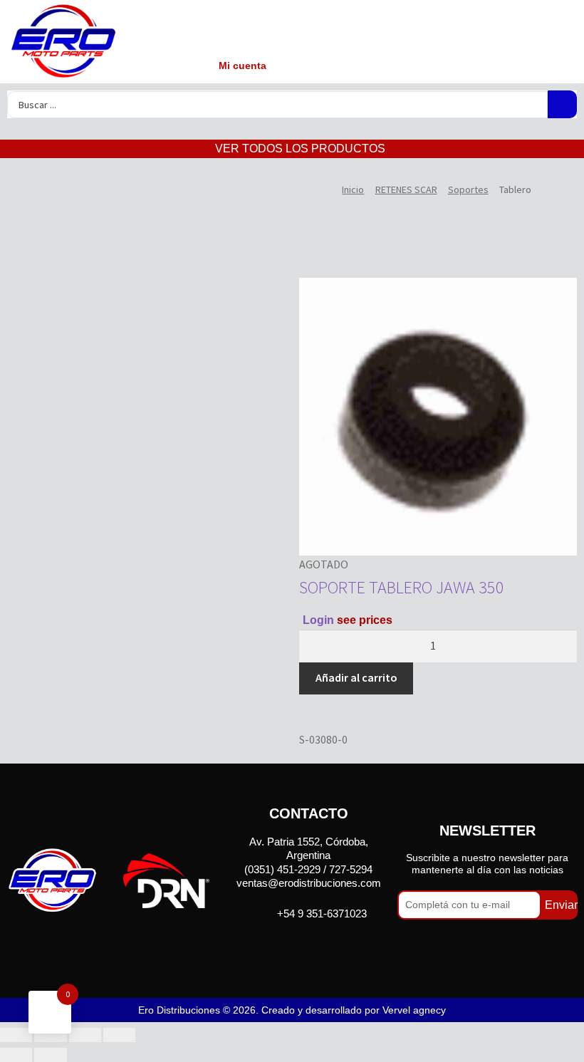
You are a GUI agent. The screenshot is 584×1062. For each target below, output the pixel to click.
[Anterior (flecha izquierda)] (16, 1055)
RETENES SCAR (406, 189)
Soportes (468, 189)
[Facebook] (290, 946)
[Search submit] (562, 104)
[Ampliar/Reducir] (16, 1035)
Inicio (353, 189)
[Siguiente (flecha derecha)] (50, 1055)
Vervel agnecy (414, 1010)
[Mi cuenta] (240, 30)
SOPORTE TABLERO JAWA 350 (401, 587)
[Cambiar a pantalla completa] (50, 1035)
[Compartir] (85, 1035)
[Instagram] (326, 946)
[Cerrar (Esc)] (119, 1035)
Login (318, 620)
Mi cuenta (242, 65)
